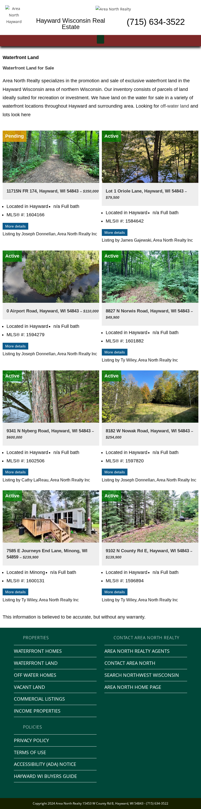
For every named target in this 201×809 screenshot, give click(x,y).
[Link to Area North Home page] (113, 8)
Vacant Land (29, 687)
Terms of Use (30, 752)
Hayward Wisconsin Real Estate (70, 23)
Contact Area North (129, 663)
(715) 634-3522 (156, 22)
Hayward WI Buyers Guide (45, 776)
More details (15, 226)
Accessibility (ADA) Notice (45, 764)
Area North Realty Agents (137, 651)
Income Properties (37, 711)
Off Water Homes (35, 675)
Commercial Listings (39, 699)
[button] (100, 39)
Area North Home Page (132, 687)
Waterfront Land (36, 663)
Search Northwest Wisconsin (141, 675)
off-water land (174, 106)
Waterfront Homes (38, 651)
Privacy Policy (31, 740)
